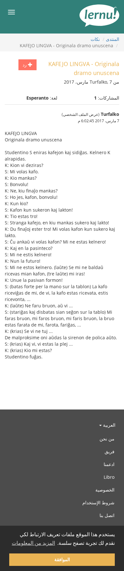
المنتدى (112, 39)
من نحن (107, 439)
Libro (109, 477)
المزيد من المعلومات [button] (33, 543)
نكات (95, 39)
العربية (108, 425)
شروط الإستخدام (98, 503)
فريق (109, 451)
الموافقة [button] (62, 559)
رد (25, 65)
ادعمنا (109, 464)
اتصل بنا (107, 515)
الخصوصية (104, 490)
